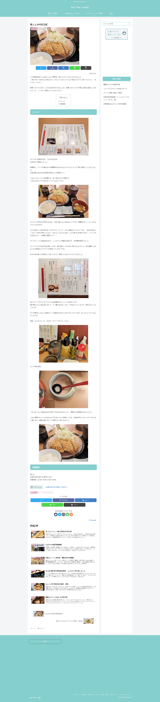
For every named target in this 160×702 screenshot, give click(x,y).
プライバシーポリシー (125, 694)
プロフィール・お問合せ (80, 694)
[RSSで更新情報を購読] (71, 514)
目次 (61, 97)
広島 (52, 492)
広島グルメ (34, 492)
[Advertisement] (117, 59)
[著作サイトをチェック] (56, 514)
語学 (107, 694)
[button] (86, 68)
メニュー (62, 101)
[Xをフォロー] (59, 514)
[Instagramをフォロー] (63, 514)
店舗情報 (62, 104)
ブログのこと (113, 694)
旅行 (103, 694)
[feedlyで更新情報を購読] (67, 514)
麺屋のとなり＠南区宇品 (111, 84)
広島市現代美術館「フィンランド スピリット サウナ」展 (116, 98)
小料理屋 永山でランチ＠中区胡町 (114, 104)
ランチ (41, 492)
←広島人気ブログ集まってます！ (56, 487)
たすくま (98, 694)
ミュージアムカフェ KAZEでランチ (115, 88)
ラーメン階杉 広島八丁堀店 (112, 93)
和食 (47, 492)
